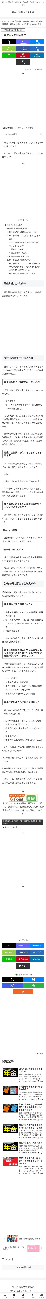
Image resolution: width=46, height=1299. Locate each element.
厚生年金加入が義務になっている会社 (23, 232)
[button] (23, 62)
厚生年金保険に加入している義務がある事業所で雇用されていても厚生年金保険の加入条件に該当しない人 (24, 267)
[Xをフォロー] (12, 979)
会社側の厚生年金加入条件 (17, 229)
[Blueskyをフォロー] (33, 979)
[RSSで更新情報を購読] (23, 991)
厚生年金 (7, 827)
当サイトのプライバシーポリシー (23, 1291)
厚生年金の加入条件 (14, 225)
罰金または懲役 (17, 249)
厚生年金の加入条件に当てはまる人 (23, 273)
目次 (20, 220)
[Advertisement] (23, 99)
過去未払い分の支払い (19, 253)
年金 (15, 827)
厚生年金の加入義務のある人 (20, 260)
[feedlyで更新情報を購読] (33, 985)
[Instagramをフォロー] (12, 985)
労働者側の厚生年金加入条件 (18, 256)
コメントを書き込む (23, 1267)
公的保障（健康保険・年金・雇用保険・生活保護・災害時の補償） (22, 822)
